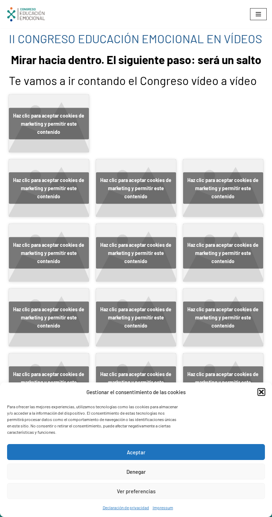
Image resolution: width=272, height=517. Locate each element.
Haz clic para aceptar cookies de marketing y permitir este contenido (48, 123)
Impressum (163, 507)
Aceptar (136, 452)
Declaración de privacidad (126, 507)
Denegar (136, 471)
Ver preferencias (136, 491)
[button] (261, 392)
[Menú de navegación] (258, 14)
